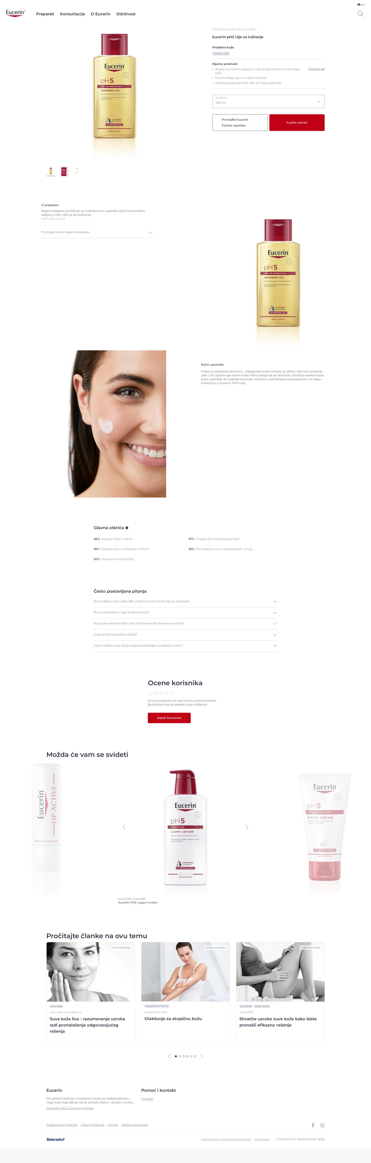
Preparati (45, 14)
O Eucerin (101, 14)
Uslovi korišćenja (92, 1125)
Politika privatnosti (134, 1125)
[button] (97, 232)
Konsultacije (72, 14)
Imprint (112, 1125)
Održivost (125, 14)
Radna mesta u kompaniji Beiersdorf (226, 1139)
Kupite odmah (296, 122)
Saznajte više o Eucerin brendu (70, 1108)
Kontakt (147, 1099)
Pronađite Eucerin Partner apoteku (235, 122)
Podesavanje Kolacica (61, 1125)
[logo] (15, 14)
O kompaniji (262, 1139)
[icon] (313, 1125)
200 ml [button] (221, 100)
